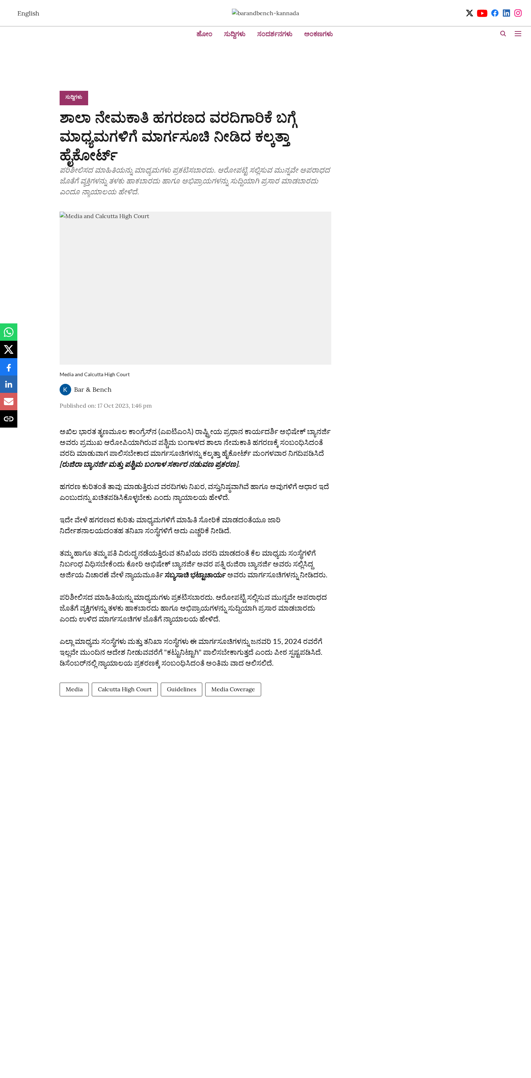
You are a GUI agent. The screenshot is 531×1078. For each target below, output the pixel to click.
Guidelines (181, 689)
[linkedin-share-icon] (8, 387)
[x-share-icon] (8, 353)
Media (74, 689)
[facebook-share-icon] (8, 370)
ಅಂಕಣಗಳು (318, 34)
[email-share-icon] (8, 405)
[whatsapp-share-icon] (8, 335)
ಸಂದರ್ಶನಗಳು (275, 34)
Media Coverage (233, 689)
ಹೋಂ (204, 34)
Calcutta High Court (125, 689)
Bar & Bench (93, 389)
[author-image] (65, 389)
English (28, 13)
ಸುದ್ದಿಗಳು (235, 34)
